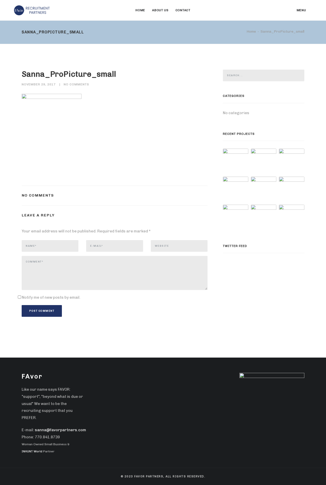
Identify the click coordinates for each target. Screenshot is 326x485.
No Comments (76, 84)
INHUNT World (32, 451)
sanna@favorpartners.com (60, 430)
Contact (183, 10)
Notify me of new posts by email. (51, 297)
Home (140, 10)
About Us (160, 10)
